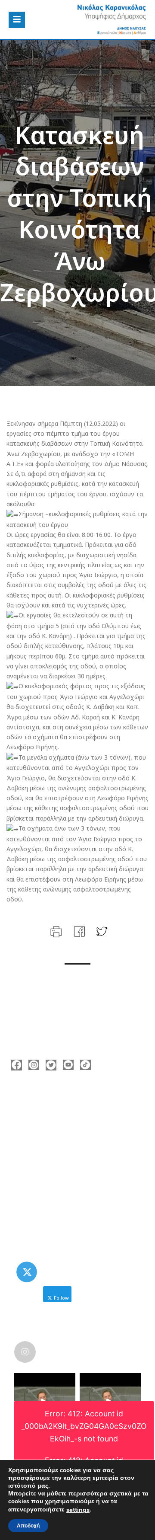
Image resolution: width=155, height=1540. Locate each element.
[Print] (55, 931)
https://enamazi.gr (51, 1153)
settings (78, 1510)
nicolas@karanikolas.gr (58, 1140)
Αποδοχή (28, 1525)
